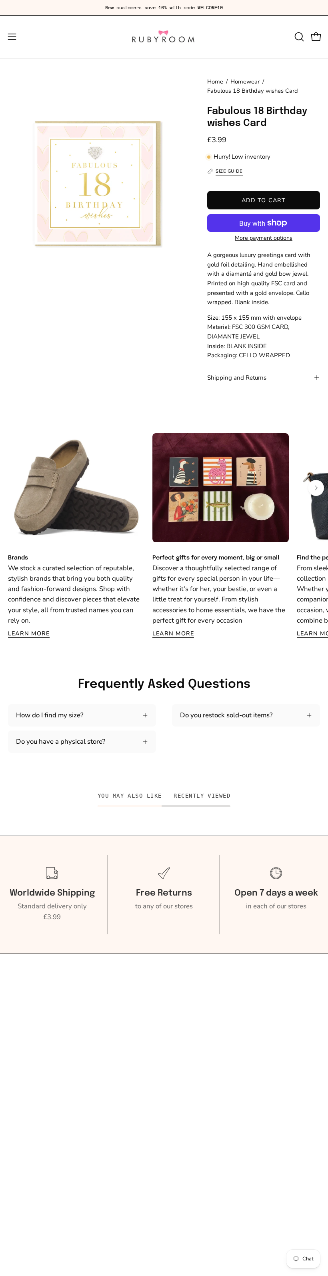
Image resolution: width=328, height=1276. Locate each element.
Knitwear (21, 1013)
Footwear (22, 1110)
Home (215, 82)
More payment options (263, 238)
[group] (164, 7)
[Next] (316, 488)
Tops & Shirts (28, 1027)
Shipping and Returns (236, 378)
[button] (298, 36)
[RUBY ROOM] (164, 37)
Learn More (29, 633)
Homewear (245, 82)
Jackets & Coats (31, 1054)
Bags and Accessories (41, 1082)
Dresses (20, 1068)
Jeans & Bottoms (33, 1040)
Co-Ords (20, 1096)
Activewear (25, 999)
